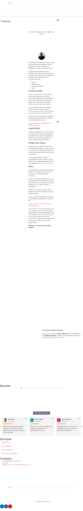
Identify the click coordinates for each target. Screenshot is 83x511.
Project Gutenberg (46, 163)
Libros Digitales (6, 446)
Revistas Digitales (7, 450)
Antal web (11, 419)
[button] (41, 16)
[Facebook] (6, 506)
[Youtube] (10, 506)
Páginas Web (5, 442)
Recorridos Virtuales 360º (10, 453)
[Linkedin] (2, 506)
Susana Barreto (66, 419)
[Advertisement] (41, 241)
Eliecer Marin (39, 419)
